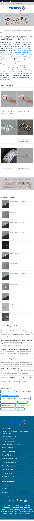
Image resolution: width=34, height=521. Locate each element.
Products (5, 488)
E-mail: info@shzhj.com (9, 436)
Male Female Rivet (23, 50)
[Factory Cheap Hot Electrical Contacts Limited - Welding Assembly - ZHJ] (25, 127)
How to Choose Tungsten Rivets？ (11, 368)
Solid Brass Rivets (20, 512)
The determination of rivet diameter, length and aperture (17, 331)
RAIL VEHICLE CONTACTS (18, 202)
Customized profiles (7, 140)
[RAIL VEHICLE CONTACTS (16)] (31, 231)
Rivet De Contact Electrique (12, 510)
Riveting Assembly (23, 111)
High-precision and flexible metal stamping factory (25, 169)
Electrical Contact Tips (16, 304)
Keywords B (20, 409)
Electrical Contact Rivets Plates (10, 395)
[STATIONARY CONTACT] (31, 283)
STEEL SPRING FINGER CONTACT (20, 315)
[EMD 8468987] (5, 214)
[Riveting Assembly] (25, 98)
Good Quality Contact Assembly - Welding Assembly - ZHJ (8, 112)
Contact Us (5, 492)
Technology (5, 496)
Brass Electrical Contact (8, 405)
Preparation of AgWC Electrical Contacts (13, 359)
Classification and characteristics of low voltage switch (17, 340)
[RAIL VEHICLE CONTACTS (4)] (31, 221)
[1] (15, 145)
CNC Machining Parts (9, 477)
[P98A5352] (15, 117)
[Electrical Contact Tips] (5, 306)
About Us (5, 485)
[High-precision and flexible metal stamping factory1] (31, 145)
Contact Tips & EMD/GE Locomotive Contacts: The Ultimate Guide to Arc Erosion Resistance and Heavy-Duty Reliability (17, 378)
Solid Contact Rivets (16, 243)
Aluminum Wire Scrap (7, 409)
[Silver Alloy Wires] (9, 155)
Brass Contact (22, 402)
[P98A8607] (31, 303)
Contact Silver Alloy (7, 391)
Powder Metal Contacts (9, 462)
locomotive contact (8, 473)
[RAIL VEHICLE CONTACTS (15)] (31, 200)
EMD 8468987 (14, 212)
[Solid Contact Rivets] (5, 245)
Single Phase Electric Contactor (11, 52)
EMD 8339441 (14, 284)
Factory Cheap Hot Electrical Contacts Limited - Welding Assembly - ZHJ (23, 140)
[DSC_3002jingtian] (31, 241)
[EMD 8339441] (5, 286)
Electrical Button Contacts (8, 402)
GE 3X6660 (13, 294)
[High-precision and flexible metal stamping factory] (25, 155)
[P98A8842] (31, 89)
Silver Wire (27, 514)
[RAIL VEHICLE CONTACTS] (5, 204)
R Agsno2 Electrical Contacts (23, 391)
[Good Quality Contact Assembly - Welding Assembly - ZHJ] (9, 98)
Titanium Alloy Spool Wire (9, 398)
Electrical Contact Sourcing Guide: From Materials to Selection (17, 350)
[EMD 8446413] (5, 265)
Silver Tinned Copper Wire (19, 54)
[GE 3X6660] (5, 296)
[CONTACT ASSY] (31, 211)
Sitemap (27, 508)
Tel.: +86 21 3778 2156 (8, 439)
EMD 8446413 (14, 263)
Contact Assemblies (8, 466)
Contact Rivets (6, 455)
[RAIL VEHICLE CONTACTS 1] (31, 293)
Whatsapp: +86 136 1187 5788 (11, 444)
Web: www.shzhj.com (8, 447)
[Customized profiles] (9, 127)
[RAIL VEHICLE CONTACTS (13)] (31, 272)
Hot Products (17, 508)
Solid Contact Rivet (24, 398)
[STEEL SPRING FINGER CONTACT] (5, 317)
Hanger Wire (18, 514)
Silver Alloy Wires (7, 168)
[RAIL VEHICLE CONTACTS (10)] (31, 252)
